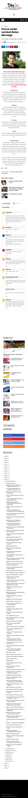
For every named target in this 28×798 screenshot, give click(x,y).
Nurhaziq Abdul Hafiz (12, 277)
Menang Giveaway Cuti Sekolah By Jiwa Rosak (15, 527)
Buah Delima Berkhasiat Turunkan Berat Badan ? (15, 618)
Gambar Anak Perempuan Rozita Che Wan (15, 736)
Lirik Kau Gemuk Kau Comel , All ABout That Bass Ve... (14, 564)
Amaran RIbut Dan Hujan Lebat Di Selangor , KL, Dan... (15, 697)
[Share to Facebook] (3, 47)
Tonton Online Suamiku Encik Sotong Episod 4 (13, 604)
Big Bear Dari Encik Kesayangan (14, 561)
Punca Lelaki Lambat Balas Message (13, 624)
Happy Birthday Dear (11, 546)
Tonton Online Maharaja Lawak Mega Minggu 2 (14, 567)
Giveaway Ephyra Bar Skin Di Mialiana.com (13, 552)
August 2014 (9, 752)
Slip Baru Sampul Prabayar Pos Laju (14, 507)
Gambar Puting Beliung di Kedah (14, 656)
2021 (6, 464)
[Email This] (16, 47)
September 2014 (10, 750)
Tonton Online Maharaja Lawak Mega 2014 (14, 629)
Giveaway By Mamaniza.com (13, 724)
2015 (6, 477)
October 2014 (9, 748)
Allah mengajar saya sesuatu (14, 654)
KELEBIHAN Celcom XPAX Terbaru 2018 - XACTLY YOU (17, 402)
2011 (6, 768)
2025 (6, 456)
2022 (6, 462)
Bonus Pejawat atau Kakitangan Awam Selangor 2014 (14, 540)
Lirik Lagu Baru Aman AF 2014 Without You (14, 642)
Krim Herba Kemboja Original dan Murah (15, 646)
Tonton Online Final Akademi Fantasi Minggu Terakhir (13, 649)
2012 (6, 765)
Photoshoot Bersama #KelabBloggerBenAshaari (13, 731)
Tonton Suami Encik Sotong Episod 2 (15, 720)
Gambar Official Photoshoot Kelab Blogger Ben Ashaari (15, 584)
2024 (6, 458)
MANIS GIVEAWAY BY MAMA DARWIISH (13, 492)
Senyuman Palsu (10, 606)
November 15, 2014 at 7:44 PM (19, 249)
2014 (6, 479)
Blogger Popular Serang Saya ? (14, 599)
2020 (6, 466)
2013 (6, 763)
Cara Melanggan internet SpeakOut (15, 572)
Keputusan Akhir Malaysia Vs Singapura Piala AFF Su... (13, 485)
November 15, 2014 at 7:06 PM (18, 227)
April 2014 (8, 759)
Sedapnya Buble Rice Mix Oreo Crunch (14, 596)
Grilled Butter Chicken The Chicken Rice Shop (17, 416)
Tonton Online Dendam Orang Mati (15, 626)
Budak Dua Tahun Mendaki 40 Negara (14, 745)
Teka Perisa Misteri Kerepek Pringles (17, 395)
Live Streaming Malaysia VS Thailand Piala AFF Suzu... (13, 524)
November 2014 (10, 483)
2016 (6, 475)
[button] (2, 20)
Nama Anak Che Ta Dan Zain (13, 687)
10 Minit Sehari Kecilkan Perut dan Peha (15, 636)
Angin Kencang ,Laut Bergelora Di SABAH (15, 534)
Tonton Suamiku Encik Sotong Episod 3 (14, 663)
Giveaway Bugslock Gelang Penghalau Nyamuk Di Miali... (14, 639)
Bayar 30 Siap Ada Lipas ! (13, 733)
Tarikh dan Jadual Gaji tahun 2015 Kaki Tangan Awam (15, 580)
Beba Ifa (8, 235)
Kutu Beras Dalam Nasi (12, 739)
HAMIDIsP (9, 249)
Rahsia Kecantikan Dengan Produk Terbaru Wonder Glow (15, 559)
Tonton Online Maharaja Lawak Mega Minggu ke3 (14, 499)
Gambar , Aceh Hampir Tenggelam (15, 722)
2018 (6, 471)
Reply (7, 223)
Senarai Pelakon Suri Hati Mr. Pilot (17, 366)
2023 (6, 460)
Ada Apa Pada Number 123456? (14, 574)
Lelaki (5, 26)
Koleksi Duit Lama (11, 590)
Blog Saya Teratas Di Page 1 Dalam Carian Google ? (13, 713)
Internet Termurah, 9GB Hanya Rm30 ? (14, 613)
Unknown (8, 259)
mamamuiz (9, 212)
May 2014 (8, 757)
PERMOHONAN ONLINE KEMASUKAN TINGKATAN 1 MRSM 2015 (14, 503)
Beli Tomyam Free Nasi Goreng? (14, 695)
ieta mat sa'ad (10, 289)
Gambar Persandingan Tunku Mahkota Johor (14, 677)
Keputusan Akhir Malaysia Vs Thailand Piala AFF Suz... (13, 521)
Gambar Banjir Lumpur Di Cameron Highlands (15, 709)
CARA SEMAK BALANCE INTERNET (16, 373)
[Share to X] (7, 47)
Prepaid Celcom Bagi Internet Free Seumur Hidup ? (15, 701)
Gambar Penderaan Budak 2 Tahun (15, 669)
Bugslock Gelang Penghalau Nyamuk (13, 548)
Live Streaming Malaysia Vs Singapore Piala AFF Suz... (13, 489)
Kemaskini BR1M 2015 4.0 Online (14, 570)
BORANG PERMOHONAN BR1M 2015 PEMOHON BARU (15, 593)
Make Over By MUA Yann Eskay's (14, 707)
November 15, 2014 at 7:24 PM (18, 235)
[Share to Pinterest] (12, 47)
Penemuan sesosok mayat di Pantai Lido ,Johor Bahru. (13, 704)
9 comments (5, 207)
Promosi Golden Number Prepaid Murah (14, 496)
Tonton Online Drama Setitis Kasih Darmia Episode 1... (15, 514)
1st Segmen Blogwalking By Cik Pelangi (14, 609)
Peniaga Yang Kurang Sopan (13, 675)
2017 (6, 473)
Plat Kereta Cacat (10, 652)
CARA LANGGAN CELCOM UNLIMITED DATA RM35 (17, 359)
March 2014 (9, 761)
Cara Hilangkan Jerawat (12, 615)
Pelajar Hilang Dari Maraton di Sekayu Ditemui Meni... (14, 716)
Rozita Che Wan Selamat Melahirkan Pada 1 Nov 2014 (14, 742)
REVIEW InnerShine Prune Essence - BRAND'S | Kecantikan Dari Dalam (16, 410)
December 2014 (10, 481)
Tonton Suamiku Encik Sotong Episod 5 (14, 543)
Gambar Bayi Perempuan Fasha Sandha (14, 684)
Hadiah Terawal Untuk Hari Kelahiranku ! (13, 666)
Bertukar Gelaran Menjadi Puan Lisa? (14, 727)
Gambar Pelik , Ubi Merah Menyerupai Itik (12, 577)
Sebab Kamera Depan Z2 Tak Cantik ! (14, 692)
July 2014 (8, 755)
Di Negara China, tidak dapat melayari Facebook (14, 672)
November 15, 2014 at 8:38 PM (18, 269)
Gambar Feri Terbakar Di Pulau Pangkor (14, 632)
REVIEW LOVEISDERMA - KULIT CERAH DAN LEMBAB (17, 380)
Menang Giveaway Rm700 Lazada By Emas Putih (15, 531)
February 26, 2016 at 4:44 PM (18, 300)
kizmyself (8, 227)
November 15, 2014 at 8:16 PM (18, 259)
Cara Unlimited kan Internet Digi (17, 387)
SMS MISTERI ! (10, 660)
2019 (6, 469)
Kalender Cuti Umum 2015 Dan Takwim (14, 587)
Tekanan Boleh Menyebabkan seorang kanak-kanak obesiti (14, 681)
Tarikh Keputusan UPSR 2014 (13, 537)
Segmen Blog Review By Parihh (14, 621)
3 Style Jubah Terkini (11, 658)
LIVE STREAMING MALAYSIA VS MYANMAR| (14, 555)
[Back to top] (25, 796)
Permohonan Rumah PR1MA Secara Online (15, 517)
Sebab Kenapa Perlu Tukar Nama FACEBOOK (12, 355)
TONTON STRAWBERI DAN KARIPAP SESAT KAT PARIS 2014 (15, 510)
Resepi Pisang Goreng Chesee (14, 601)
